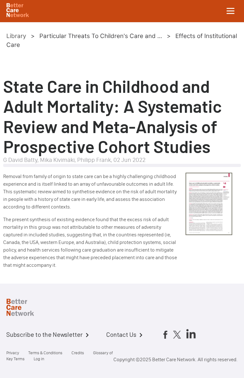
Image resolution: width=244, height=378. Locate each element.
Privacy (12, 352)
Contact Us (121, 334)
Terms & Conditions (45, 352)
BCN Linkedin (191, 334)
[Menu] (231, 11)
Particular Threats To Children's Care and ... (100, 36)
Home (25, 308)
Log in (39, 358)
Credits (77, 352)
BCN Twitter (177, 335)
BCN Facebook (165, 335)
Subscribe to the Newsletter (44, 334)
